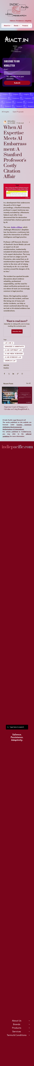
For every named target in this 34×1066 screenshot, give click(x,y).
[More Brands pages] (19, 25)
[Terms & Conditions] (29, 1035)
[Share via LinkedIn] (13, 374)
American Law (10, 361)
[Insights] (17, 94)
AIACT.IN (6, 365)
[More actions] (29, 122)
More (14, 112)
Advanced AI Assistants (14, 346)
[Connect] (17, 102)
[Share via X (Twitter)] (9, 374)
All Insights (5, 112)
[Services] (29, 1031)
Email (6, 69)
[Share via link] (18, 374)
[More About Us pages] (10, 25)
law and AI (9, 343)
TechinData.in (26, 432)
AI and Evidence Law (13, 357)
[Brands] (29, 1024)
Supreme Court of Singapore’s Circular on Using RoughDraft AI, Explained (17, 408)
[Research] (17, 106)
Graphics (6, 368)
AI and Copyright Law (13, 350)
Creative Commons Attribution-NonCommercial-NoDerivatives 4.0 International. (17, 427)
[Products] (29, 1028)
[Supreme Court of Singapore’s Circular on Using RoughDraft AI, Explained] (17, 395)
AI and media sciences (14, 353)
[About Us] (29, 1021)
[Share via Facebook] (4, 374)
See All (28, 383)
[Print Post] (22, 374)
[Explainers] (17, 98)
